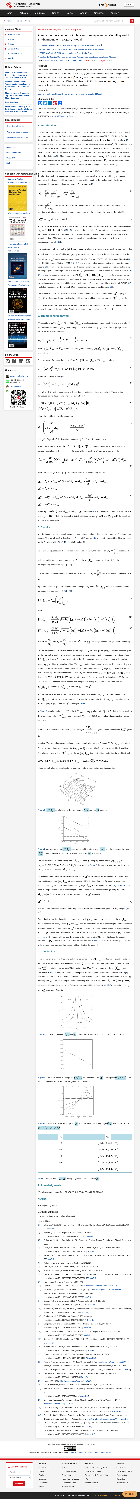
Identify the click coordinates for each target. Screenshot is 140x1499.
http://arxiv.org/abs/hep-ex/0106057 (113, 1362)
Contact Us (11, 158)
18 (46, 267)
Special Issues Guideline (17, 138)
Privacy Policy (122, 1483)
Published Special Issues (17, 132)
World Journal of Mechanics (20, 213)
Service (89, 1463)
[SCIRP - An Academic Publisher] (23, 5)
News (69, 13)
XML (81, 61)
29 (70, 565)
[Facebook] (14, 361)
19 (130, 271)
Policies (121, 1463)
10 (39, 1282)
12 (59, 242)
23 (111, 287)
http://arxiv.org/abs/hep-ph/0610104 (75, 1381)
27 (65, 565)
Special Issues (68, 1486)
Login (129, 4)
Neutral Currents (62, 94)
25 (65, 331)
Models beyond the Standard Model (86, 94)
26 (95, 538)
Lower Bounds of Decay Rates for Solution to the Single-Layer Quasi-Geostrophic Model (18, 108)
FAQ (8, 163)
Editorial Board (14, 49)
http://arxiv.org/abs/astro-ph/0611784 (105, 1289)
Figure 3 (93, 865)
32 (39, 912)
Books (55, 13)
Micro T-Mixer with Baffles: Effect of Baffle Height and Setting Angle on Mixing (16, 74)
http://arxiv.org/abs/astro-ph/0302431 (102, 1286)
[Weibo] (28, 361)
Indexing (11, 58)
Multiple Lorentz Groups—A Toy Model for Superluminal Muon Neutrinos (17, 95)
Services (98, 13)
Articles (24, 13)
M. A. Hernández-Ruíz (91, 45)
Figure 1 (83, 704)
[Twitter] (8, 361)
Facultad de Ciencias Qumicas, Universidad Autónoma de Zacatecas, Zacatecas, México (77, 57)
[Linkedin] (21, 361)
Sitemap (42, 1479)
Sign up (58, 1496)
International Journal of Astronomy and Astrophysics (18, 247)
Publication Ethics (124, 1471)
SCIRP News (101, 1496)
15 (73, 263)
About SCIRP (69, 1463)
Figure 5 (43, 937)
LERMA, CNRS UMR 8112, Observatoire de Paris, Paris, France (66, 53)
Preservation (121, 1475)
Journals (40, 13)
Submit (115, 13)
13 (105, 259)
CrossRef (50, 1229)
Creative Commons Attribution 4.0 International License (90, 1452)
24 (61, 331)
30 (128, 908)
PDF (67, 61)
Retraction (120, 1479)
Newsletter (10, 148)
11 (39, 1286)
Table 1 (68, 941)
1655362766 (15, 386)
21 (93, 283)
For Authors (67, 1475)
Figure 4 (123, 885)
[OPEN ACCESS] (107, 5)
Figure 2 (43, 711)
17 (78, 263)
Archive (11, 44)
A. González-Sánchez (47, 45)
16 (39, 1316)
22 (129, 283)
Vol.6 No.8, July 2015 (72, 29)
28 (39, 1400)
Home (9, 13)
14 (129, 259)
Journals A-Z (44, 1467)
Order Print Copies (93, 1471)
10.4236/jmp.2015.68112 (53, 61)
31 (39, 1423)
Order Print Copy (13, 153)
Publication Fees (15, 53)
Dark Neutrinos (11, 102)
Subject (42, 1471)
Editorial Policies (69, 1471)
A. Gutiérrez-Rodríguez (69, 45)
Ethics (64, 1467)
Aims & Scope (14, 35)
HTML (74, 61)
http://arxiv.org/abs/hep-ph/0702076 (59, 1404)
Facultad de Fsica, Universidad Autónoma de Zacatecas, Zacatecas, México (71, 49)
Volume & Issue (91, 1483)
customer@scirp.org (19, 376)
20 (39, 275)
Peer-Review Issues (70, 1479)
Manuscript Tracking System (97, 1467)
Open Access (122, 1467)
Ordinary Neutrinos (46, 94)
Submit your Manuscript (78, 1496)
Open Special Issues (15, 126)
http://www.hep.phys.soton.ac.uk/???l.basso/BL (107, 1419)
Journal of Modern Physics (49, 29)
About (83, 13)
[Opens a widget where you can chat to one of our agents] (129, 1494)
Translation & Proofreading (96, 1475)
